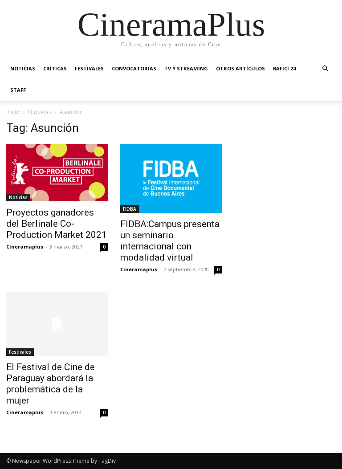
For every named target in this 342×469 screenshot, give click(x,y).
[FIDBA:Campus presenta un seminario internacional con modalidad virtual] (171, 178)
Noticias (22, 68)
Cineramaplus (24, 246)
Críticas (55, 68)
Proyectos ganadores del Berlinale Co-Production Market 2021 (56, 223)
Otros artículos (240, 68)
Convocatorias (134, 68)
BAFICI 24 (284, 68)
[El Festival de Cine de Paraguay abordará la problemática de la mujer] (57, 324)
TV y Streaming (186, 68)
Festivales (89, 68)
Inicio (13, 112)
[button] (325, 69)
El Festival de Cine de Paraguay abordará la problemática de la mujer (50, 384)
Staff (18, 89)
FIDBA (129, 209)
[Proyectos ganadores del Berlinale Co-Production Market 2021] (57, 172)
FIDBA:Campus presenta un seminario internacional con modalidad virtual (170, 241)
